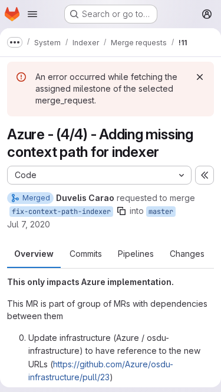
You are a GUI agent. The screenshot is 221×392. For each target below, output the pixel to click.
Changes (187, 254)
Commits (86, 254)
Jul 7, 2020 (28, 224)
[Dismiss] (200, 77)
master (161, 211)
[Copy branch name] (121, 211)
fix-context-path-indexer (61, 211)
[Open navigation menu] (32, 14)
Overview (34, 254)
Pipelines (136, 254)
